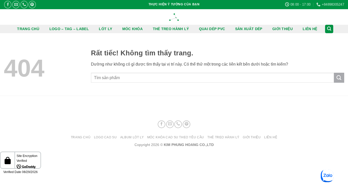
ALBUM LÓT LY (132, 137)
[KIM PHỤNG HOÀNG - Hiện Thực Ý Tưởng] (174, 17)
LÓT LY (105, 29)
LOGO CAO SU (105, 137)
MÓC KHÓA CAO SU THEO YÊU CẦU (175, 137)
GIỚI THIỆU (282, 29)
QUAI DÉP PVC (212, 29)
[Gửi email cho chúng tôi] (16, 4)
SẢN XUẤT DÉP (248, 29)
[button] (329, 29)
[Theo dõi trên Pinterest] (32, 4)
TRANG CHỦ (28, 29)
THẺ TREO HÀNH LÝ (171, 29)
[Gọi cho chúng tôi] (24, 4)
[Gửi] (339, 78)
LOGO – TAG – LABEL (69, 29)
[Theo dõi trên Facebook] (7, 4)
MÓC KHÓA (132, 29)
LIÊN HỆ (310, 29)
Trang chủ (81, 137)
